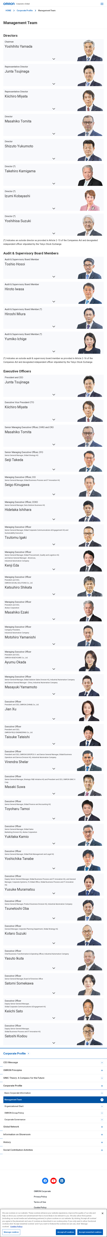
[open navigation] (102, 4)
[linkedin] (62, 1181)
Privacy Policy (40, 1197)
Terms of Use (40, 1202)
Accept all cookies (65, 1232)
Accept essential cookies (90, 1232)
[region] (53, 1223)
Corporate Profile (25, 10)
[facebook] (45, 1181)
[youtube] (53, 1181)
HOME (8, 10)
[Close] (102, 1213)
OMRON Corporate (42, 1191)
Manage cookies (11, 1232)
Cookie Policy (40, 1207)
